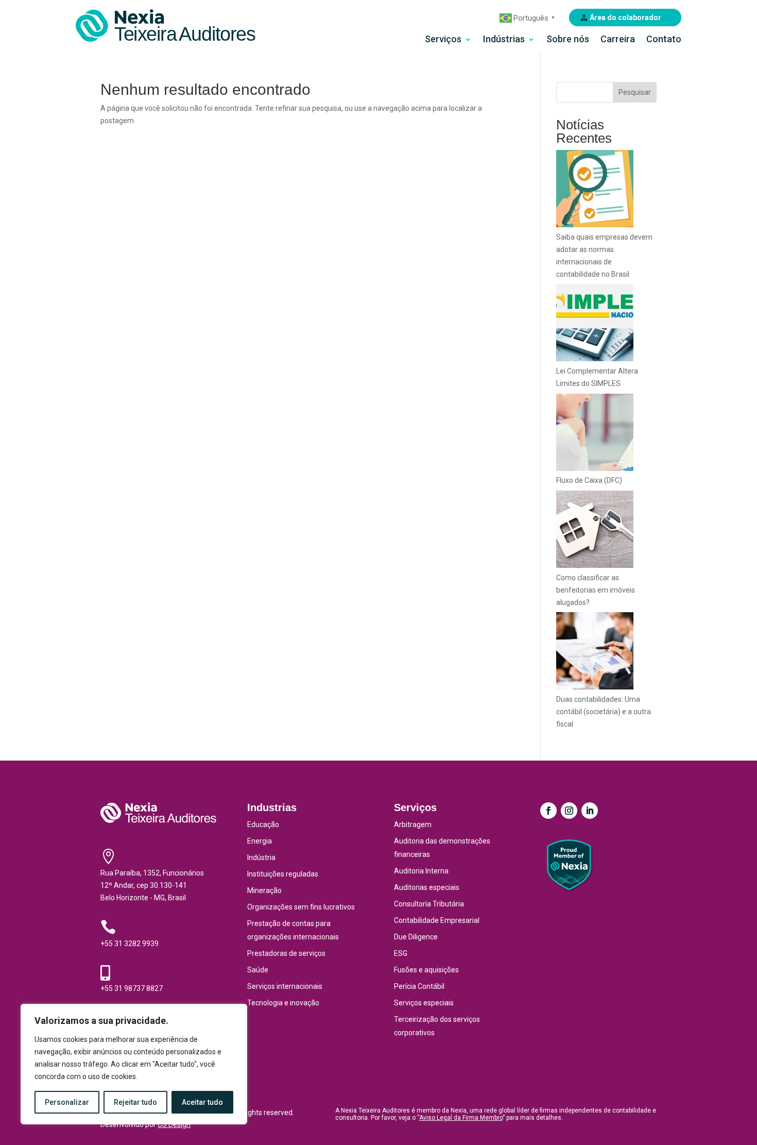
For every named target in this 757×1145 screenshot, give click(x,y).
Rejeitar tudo (135, 1102)
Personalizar (67, 1102)
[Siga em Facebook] (548, 810)
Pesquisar (634, 92)
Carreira (617, 40)
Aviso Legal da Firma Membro (461, 1117)
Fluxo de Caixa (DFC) (589, 480)
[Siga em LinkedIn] (589, 810)
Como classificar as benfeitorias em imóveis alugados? (595, 590)
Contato (663, 40)
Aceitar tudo (202, 1102)
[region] (134, 1064)
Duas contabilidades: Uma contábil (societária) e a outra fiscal (603, 711)
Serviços (443, 40)
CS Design (174, 1124)
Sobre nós (567, 40)
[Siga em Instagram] (569, 810)
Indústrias (504, 40)
